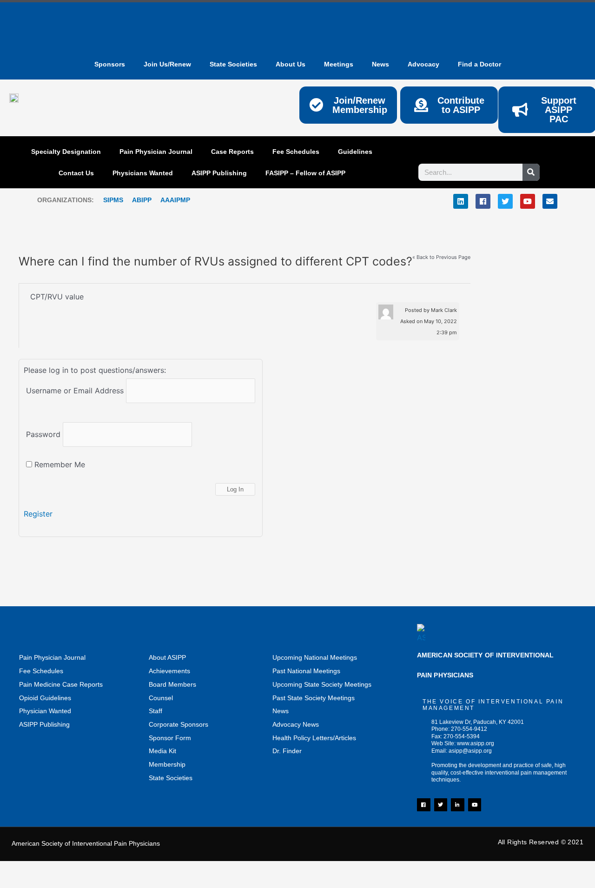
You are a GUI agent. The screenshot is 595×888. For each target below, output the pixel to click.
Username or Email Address (75, 390)
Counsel (161, 698)
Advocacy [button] (423, 64)
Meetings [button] (338, 64)
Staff (155, 711)
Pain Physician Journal (155, 151)
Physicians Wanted (142, 173)
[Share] (97, 870)
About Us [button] (290, 64)
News (280, 711)
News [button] (380, 64)
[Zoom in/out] (18, 870)
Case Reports (232, 151)
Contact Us (76, 173)
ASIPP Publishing (219, 173)
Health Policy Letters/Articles (314, 738)
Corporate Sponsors (178, 724)
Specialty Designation (66, 151)
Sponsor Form (170, 738)
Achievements (169, 671)
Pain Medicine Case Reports (61, 684)
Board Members (172, 684)
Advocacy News (295, 724)
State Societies (233, 64)
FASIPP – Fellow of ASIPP (305, 173)
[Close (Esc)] (137, 870)
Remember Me (58, 464)
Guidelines (355, 151)
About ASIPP (167, 657)
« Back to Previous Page (441, 257)
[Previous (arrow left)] (18, 883)
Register (38, 513)
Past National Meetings (306, 671)
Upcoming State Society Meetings (321, 684)
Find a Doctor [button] (479, 64)
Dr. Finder (287, 751)
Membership (167, 764)
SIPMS (108, 200)
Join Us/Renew (167, 64)
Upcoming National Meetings (314, 657)
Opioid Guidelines (45, 698)
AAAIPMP (175, 200)
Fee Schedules (295, 151)
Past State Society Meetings (313, 698)
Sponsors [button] (109, 64)
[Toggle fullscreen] (58, 870)
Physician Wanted (45, 711)
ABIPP (142, 200)
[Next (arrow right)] (58, 883)
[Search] (531, 172)
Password (43, 434)
